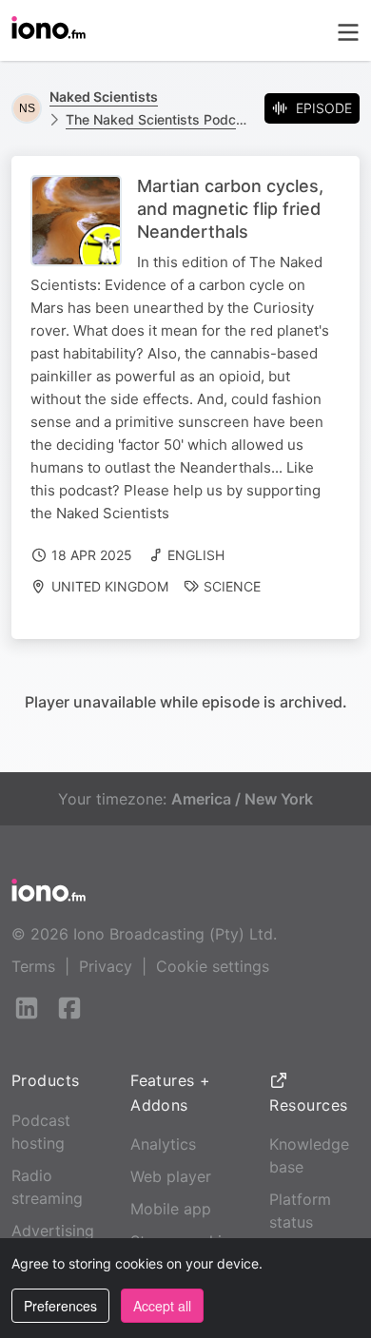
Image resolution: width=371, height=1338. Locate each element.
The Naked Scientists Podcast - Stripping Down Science (157, 119)
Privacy (105, 966)
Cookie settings (212, 966)
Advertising (52, 1230)
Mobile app (170, 1208)
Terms (33, 966)
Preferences (60, 1305)
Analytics (163, 1144)
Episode (324, 108)
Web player (170, 1176)
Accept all (162, 1305)
